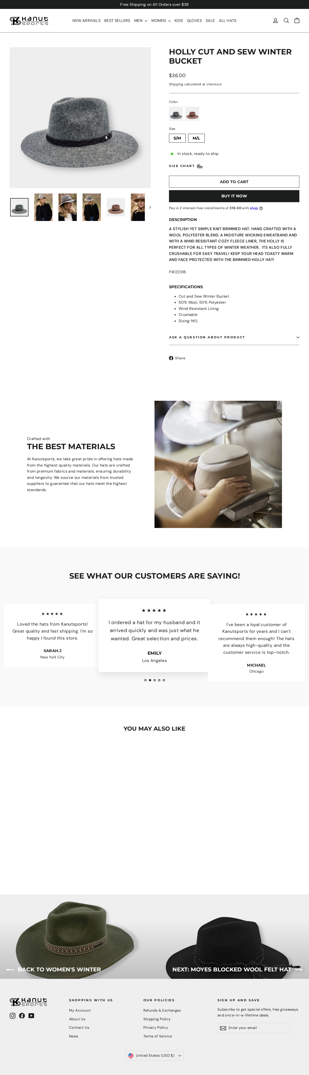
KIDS (179, 20)
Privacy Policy (155, 1027)
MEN (139, 20)
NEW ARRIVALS (86, 20)
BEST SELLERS (117, 20)
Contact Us (79, 1027)
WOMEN (159, 20)
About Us (77, 1019)
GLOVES (194, 20)
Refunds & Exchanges (162, 1010)
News (73, 1036)
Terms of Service (157, 1036)
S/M (177, 137)
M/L (196, 137)
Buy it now (234, 196)
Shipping (176, 84)
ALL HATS (228, 20)
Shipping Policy (157, 1019)
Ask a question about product (207, 337)
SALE (210, 20)
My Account (80, 1010)
